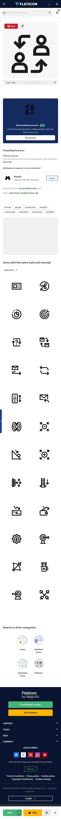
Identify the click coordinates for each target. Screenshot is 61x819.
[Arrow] (44, 595)
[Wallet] (44, 510)
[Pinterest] (30, 754)
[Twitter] (23, 754)
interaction (37, 212)
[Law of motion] (16, 454)
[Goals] (44, 538)
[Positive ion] (44, 454)
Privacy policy (33, 776)
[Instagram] (37, 754)
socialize (50, 212)
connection (30, 207)
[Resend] (44, 398)
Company (8, 741)
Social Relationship (27, 188)
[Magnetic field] (16, 426)
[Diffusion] (16, 482)
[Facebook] (16, 754)
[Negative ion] (44, 426)
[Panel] (16, 286)
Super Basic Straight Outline (22, 193)
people (18, 207)
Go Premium (30, 712)
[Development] (16, 538)
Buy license (30, 138)
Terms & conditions (15, 776)
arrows (8, 207)
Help (5, 735)
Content (8, 723)
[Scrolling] (16, 398)
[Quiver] (44, 566)
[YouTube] (44, 754)
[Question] (16, 342)
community (10, 212)
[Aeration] (44, 286)
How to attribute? (32, 168)
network (43, 207)
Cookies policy (48, 776)
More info (33, 132)
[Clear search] (43, 13)
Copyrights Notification (22, 779)
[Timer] (16, 314)
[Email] (16, 370)
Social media (30, 747)
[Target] (44, 314)
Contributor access (30, 704)
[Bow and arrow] (16, 566)
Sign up (30, 769)
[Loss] (16, 510)
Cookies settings (43, 779)
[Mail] (44, 342)
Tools (6, 729)
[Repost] (44, 370)
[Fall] (44, 482)
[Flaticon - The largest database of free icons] (26, 4)
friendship (23, 212)
